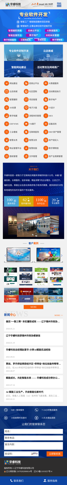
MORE (33, 307)
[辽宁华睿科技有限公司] (17, 5)
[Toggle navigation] (59, 4)
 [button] (61, 255)
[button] (23, 38)
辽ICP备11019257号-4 (43, 471)
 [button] (5, 255)
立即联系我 (54, 454)
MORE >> (58, 315)
